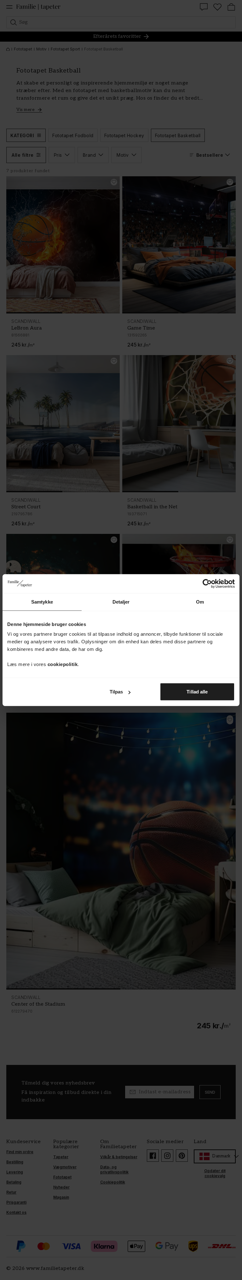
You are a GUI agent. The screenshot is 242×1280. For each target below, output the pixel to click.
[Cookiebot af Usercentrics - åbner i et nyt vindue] (207, 583)
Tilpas (116, 691)
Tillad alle (197, 691)
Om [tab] (200, 601)
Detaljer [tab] (121, 601)
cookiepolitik (63, 664)
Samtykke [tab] (42, 601)
